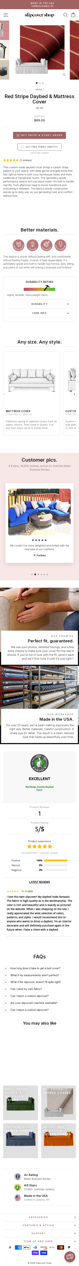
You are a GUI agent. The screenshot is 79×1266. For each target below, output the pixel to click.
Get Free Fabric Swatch (42, 146)
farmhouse (46, 174)
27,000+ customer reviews (39, 1189)
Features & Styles (38, 1225)
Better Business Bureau (37, 1178)
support (39, 1233)
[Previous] (4, 394)
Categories (38, 1217)
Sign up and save (38, 1241)
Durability (39, 304)
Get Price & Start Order (42, 135)
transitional (24, 177)
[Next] (74, 394)
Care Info (39, 313)
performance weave (15, 181)
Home (39, 89)
